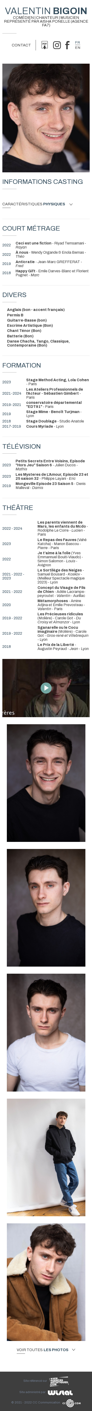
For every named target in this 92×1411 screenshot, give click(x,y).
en (77, 48)
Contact (21, 45)
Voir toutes (42, 1350)
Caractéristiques (33, 204)
